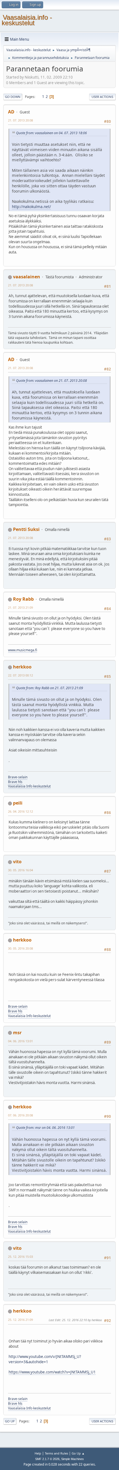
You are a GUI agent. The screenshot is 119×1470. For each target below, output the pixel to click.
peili (17, 803)
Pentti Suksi (26, 529)
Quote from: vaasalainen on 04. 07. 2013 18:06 (51, 133)
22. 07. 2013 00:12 (20, 675)
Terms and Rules (56, 1453)
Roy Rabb (23, 599)
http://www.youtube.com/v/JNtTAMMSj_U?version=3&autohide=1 (45, 1359)
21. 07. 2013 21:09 (20, 607)
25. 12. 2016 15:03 (20, 1256)
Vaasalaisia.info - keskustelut (27, 20)
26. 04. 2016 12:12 (20, 811)
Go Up (10, 1421)
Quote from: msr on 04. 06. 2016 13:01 (45, 1127)
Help (38, 1453)
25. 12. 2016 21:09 (20, 1320)
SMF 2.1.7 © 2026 (47, 1459)
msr (17, 1033)
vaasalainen (26, 277)
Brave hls (15, 781)
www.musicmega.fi (22, 650)
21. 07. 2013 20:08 (20, 120)
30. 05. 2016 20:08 (20, 948)
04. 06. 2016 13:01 (20, 1041)
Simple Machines (72, 1459)
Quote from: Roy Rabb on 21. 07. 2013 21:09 (49, 688)
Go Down (12, 97)
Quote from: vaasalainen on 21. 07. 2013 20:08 (51, 380)
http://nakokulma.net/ (31, 206)
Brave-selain (17, 777)
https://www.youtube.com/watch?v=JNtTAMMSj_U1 (52, 1372)
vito (17, 862)
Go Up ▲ (78, 1453)
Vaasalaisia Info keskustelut (29, 786)
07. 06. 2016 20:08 (20, 1115)
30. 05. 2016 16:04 (20, 870)
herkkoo (22, 667)
